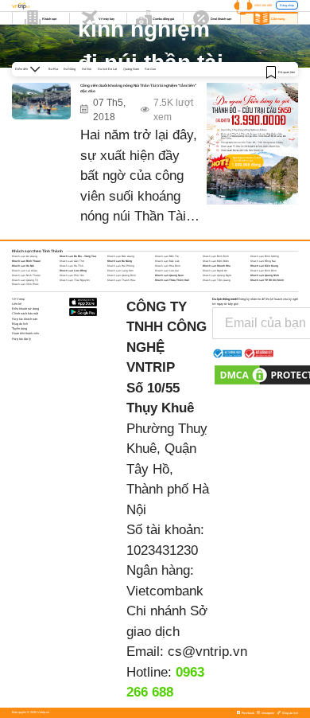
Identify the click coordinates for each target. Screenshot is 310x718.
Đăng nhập (287, 5)
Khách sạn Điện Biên (216, 261)
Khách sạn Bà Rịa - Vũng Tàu (78, 256)
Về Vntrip (18, 299)
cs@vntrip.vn (207, 651)
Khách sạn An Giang (24, 256)
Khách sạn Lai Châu (24, 270)
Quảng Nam (131, 69)
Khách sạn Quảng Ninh (264, 275)
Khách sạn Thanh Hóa (121, 280)
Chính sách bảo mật (25, 313)
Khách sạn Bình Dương (264, 256)
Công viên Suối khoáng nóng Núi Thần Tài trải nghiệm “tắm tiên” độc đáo (138, 88)
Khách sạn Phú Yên (72, 275)
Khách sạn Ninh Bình (263, 270)
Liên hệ (16, 304)
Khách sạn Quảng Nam (169, 275)
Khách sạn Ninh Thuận (26, 275)
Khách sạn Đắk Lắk (167, 261)
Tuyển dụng (19, 328)
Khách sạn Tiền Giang (217, 280)
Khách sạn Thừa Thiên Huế (172, 280)
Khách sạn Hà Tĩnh (71, 265)
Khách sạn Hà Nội (23, 265)
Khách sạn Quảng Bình (121, 275)
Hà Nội (86, 69)
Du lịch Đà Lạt (107, 69)
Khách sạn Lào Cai (167, 270)
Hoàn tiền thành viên (25, 333)
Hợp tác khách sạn (24, 319)
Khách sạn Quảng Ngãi (217, 275)
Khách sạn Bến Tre (167, 256)
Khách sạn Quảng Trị (25, 280)
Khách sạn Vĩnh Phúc (25, 284)
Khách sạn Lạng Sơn (120, 270)
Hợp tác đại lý (21, 339)
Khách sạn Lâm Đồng (73, 270)
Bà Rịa (53, 69)
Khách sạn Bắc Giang (120, 256)
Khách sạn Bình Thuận (26, 261)
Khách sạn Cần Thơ (72, 261)
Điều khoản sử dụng (25, 308)
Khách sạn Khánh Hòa (217, 265)
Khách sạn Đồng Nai (263, 261)
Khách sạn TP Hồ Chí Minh (267, 280)
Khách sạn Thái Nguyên (75, 280)
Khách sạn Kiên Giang (264, 265)
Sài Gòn (150, 69)
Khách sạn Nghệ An (215, 270)
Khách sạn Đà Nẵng (119, 261)
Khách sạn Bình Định (216, 256)
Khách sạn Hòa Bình (167, 265)
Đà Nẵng (70, 69)
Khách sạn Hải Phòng (120, 265)
